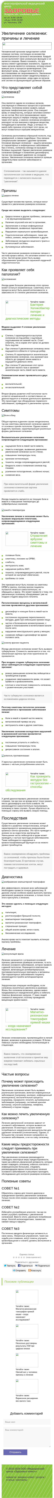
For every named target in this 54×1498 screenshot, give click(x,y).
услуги (40, 1477)
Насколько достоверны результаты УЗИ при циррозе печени (26, 1346)
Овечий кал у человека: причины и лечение (27, 1373)
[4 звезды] (22, 1257)
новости (11, 1477)
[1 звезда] (14, 1257)
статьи (10, 1480)
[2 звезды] (16, 1257)
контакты (21, 1480)
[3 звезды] (19, 1257)
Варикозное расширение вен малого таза (27, 1399)
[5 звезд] (24, 1257)
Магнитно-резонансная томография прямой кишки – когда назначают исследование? (26, 1314)
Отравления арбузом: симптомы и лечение (38, 541)
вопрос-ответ (26, 1477)
